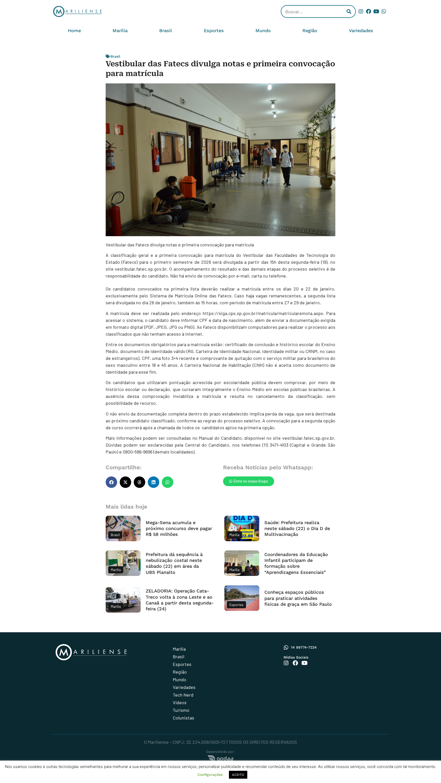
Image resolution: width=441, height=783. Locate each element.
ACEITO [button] (238, 775)
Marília (120, 30)
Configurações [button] (210, 775)
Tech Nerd (183, 695)
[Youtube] (376, 11)
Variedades (361, 30)
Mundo (263, 30)
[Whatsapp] (383, 11)
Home (74, 30)
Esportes (214, 30)
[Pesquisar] (348, 11)
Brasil (165, 30)
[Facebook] (368, 11)
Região (309, 30)
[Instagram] (360, 11)
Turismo (181, 710)
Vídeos (180, 702)
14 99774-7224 (304, 647)
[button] (111, 482)
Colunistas (183, 718)
